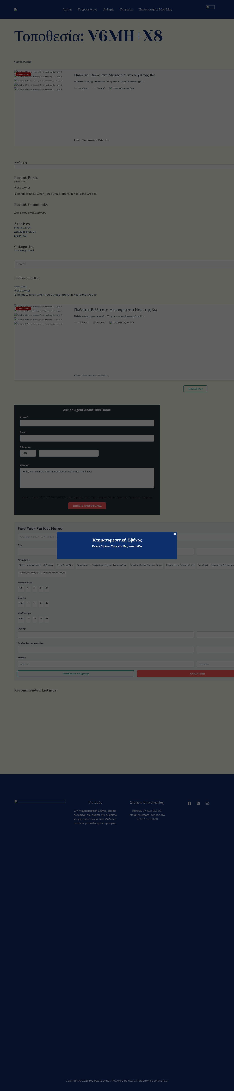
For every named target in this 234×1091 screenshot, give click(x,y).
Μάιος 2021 (21, 235)
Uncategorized (24, 250)
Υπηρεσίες (126, 9)
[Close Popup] (175, 534)
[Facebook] (189, 803)
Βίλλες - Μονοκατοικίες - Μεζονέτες (91, 139)
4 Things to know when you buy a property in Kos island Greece (55, 193)
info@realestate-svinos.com (147, 814)
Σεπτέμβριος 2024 (25, 231)
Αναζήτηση (20, 162)
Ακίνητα (108, 9)
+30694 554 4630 (147, 819)
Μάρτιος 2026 (22, 227)
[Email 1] (207, 803)
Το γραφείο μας (87, 9)
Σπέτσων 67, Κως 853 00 (147, 810)
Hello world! (22, 187)
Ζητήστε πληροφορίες (87, 505)
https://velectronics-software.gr (148, 1080)
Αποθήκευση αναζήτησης (76, 673)
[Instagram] (198, 803)
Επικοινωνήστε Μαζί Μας (155, 9)
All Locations (23, 74)
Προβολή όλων (195, 388)
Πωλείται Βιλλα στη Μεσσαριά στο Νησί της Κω (114, 75)
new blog (20, 181)
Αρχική (67, 9)
